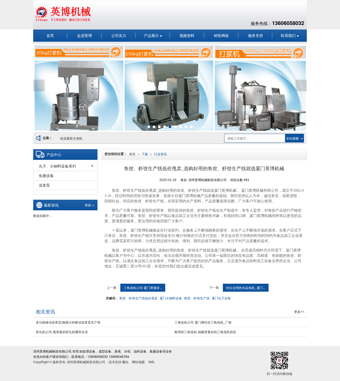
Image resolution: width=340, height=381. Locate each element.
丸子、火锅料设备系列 (57, 166)
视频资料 (187, 35)
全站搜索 (292, 138)
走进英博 (84, 35)
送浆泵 (44, 185)
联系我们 (289, 35)
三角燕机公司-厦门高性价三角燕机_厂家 (203, 322)
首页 (50, 35)
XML (151, 361)
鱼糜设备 (46, 175)
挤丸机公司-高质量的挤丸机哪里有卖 (62, 331)
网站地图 (138, 361)
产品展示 (152, 35)
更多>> (90, 205)
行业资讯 (160, 154)
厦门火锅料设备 (171, 298)
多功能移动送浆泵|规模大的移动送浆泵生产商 (68, 322)
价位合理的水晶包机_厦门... (245, 287)
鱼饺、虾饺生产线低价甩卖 (138, 298)
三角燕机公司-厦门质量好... (143, 287)
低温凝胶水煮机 (71, 138)
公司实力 (118, 35)
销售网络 (221, 35)
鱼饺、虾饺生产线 (197, 298)
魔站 (125, 361)
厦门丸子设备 (221, 298)
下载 (145, 154)
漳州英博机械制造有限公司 (86, 361)
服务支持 (255, 35)
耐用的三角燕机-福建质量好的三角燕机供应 (205, 331)
